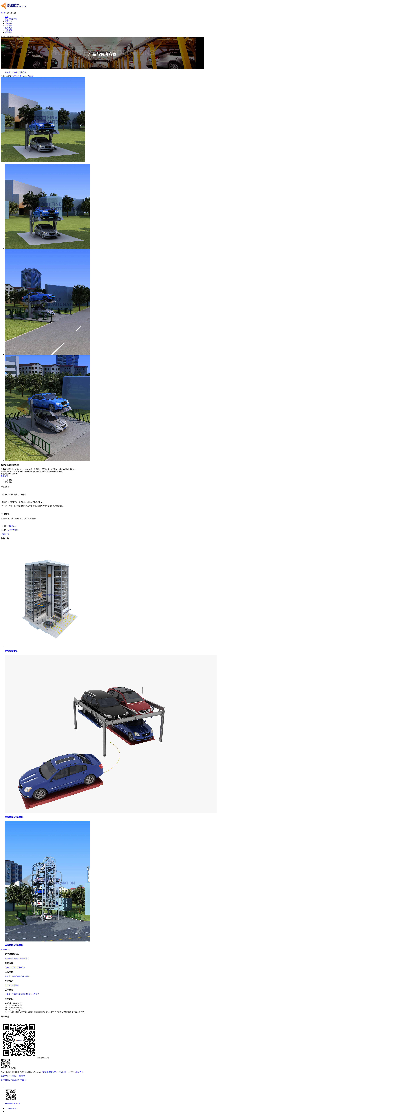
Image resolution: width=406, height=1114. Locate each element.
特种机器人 (22, 72)
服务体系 (22, 967)
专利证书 (35, 994)
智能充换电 (16, 958)
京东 (11, 1080)
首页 (6, 17)
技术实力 (15, 967)
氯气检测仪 (5, 1080)
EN (5, 13)
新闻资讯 (8, 28)
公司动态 (8, 985)
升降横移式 (12, 526)
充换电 (15, 72)
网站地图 (62, 1072)
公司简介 (8, 994)
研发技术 (8, 967)
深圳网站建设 (21, 1080)
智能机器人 (24, 958)
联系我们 (8, 32)
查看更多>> (5, 949)
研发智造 (8, 23)
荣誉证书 (28, 994)
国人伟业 (79, 1072)
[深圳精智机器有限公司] (13, 8)
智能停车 (8, 72)
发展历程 (15, 994)
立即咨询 (4, 476)
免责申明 (4, 1076)
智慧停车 (8, 958)
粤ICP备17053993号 (49, 1072)
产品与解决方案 (11, 19)
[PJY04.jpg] (47, 460)
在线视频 (15, 985)
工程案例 (8, 26)
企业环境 (22, 994)
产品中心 (8, 21)
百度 (14, 1080)
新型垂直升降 (13, 530)
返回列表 (5, 534)
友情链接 (22, 1076)
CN (2, 13)
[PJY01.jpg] (47, 354)
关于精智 (8, 30)
